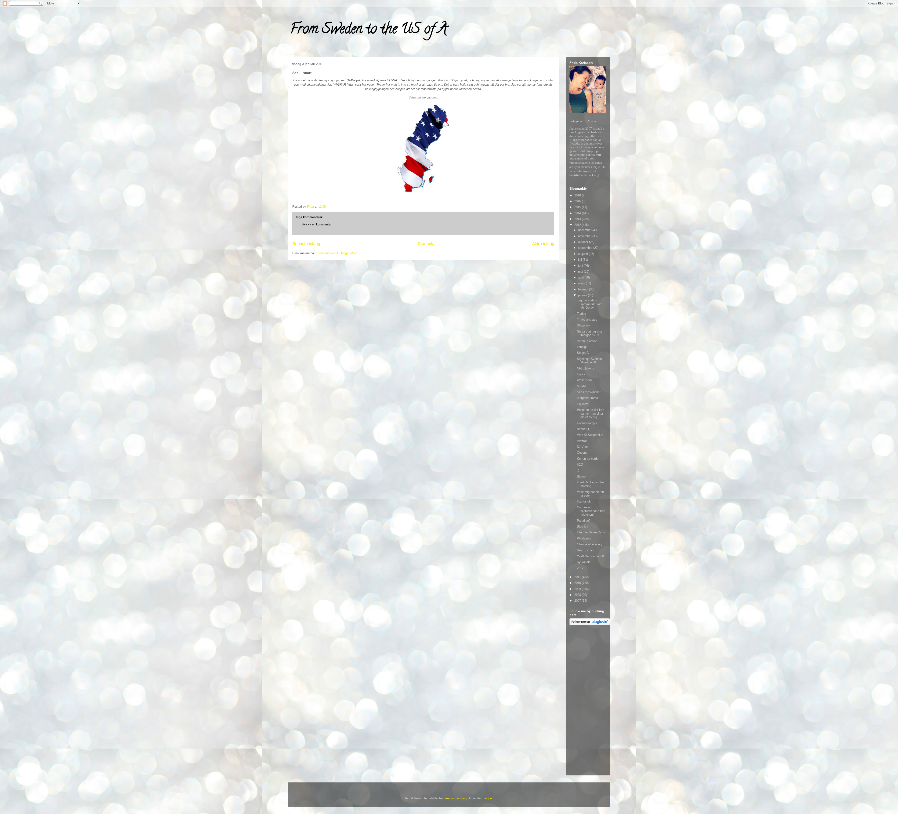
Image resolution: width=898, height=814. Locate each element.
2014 (578, 213)
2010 (578, 583)
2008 (578, 595)
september (585, 248)
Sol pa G (583, 353)
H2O (580, 464)
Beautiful (583, 429)
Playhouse (584, 538)
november (585, 236)
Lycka (581, 374)
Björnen (582, 476)
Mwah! (581, 386)
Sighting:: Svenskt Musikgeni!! (589, 360)
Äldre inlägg (543, 243)
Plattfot (582, 441)
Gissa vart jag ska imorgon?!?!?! (589, 333)
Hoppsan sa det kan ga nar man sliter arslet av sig (590, 413)
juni (581, 265)
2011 (578, 577)
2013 (578, 219)
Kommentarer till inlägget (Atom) (337, 253)
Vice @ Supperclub (590, 435)
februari (583, 289)
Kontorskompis (587, 423)
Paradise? (583, 520)
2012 (578, 225)
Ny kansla (583, 562)
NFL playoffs (585, 368)
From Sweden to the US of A (368, 30)
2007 (578, 600)
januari (583, 295)
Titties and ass (587, 319)
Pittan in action (587, 341)
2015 (578, 207)
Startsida (426, 243)
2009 (578, 589)
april (581, 277)
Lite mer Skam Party (591, 532)
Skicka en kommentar (316, 224)
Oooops (582, 452)
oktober (583, 242)
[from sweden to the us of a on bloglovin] (589, 624)
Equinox (582, 404)
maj (581, 271)
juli (580, 259)
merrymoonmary (456, 798)
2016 (578, 201)
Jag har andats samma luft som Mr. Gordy (589, 304)
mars (582, 283)
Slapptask (583, 325)
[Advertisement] (588, 701)
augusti (583, 254)
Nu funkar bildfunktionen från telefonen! (591, 511)
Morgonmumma (587, 398)
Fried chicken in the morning (590, 484)
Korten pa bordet (588, 458)
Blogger (487, 798)
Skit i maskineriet (589, 392)
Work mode (584, 380)
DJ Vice (582, 447)
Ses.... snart (585, 550)
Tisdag (581, 313)
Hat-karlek (584, 501)
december (585, 230)
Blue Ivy (582, 526)
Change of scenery (589, 544)
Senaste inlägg (306, 243)
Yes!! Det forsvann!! (590, 556)
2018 (578, 195)
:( (578, 470)
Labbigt (582, 347)
